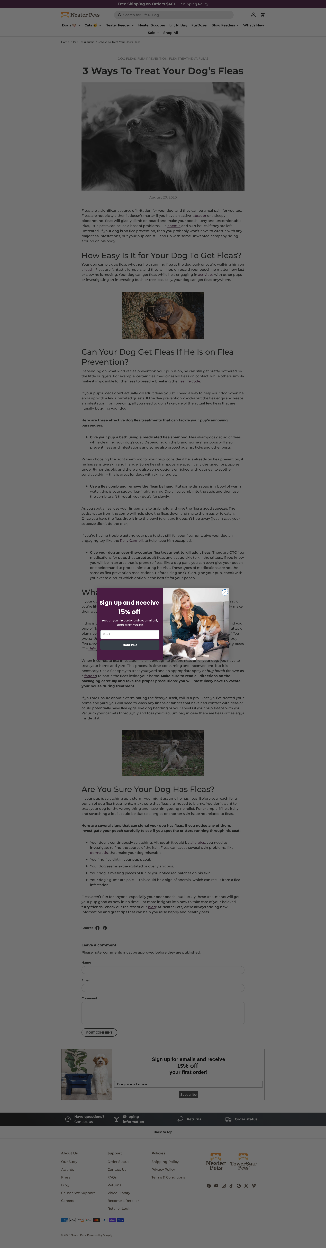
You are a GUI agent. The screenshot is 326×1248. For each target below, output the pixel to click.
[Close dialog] (225, 592)
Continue (130, 645)
